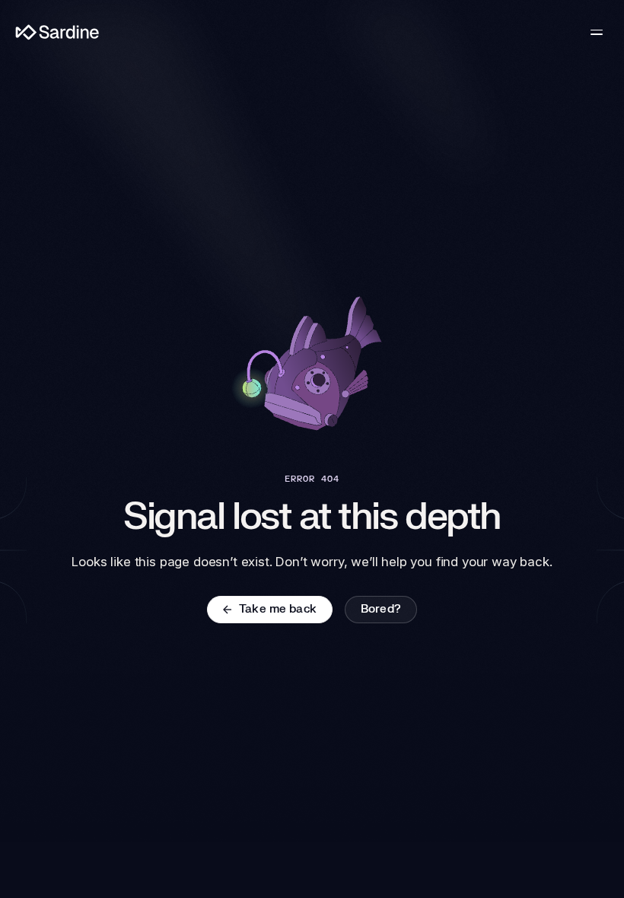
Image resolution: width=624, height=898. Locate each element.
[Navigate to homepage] (57, 32)
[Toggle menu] (596, 32)
